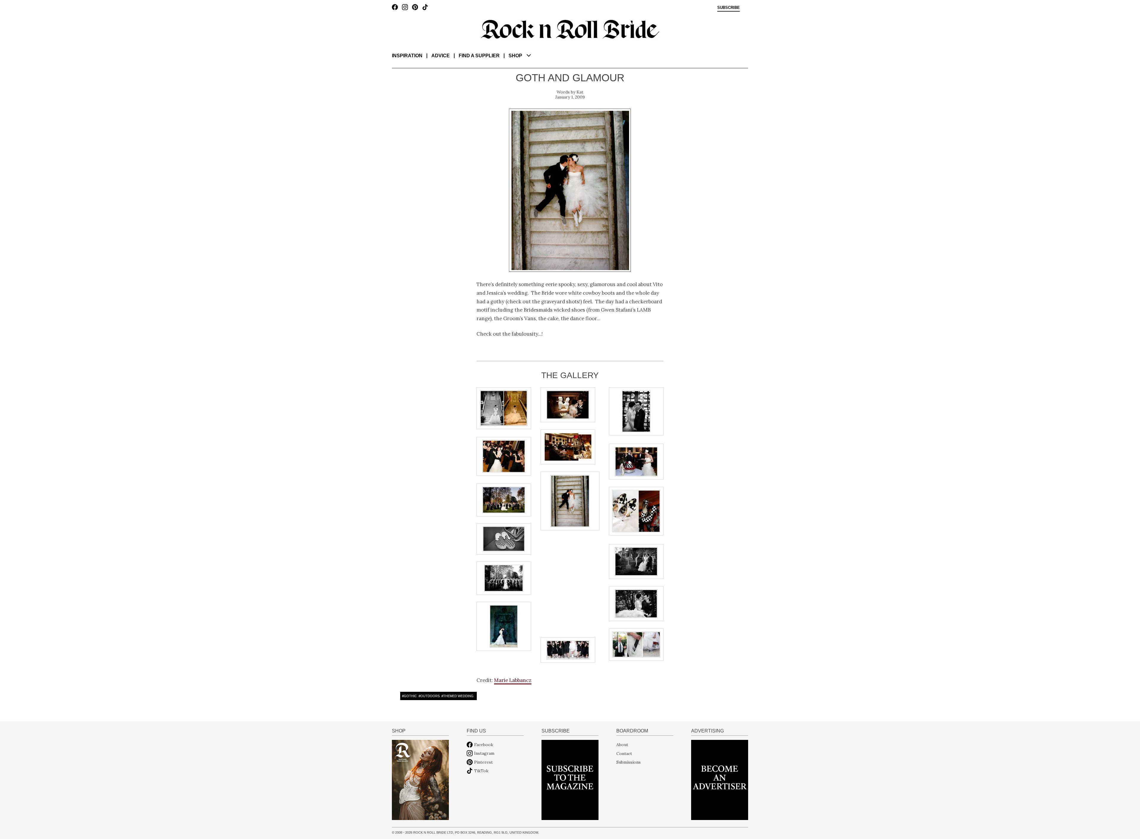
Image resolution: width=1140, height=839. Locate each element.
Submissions (628, 762)
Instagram (484, 753)
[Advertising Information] (719, 779)
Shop (515, 55)
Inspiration (407, 55)
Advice (440, 55)
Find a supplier (479, 55)
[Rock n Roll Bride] (570, 28)
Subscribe (728, 8)
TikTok (481, 770)
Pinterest (483, 762)
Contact (624, 753)
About (622, 744)
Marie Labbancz (512, 680)
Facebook (483, 744)
